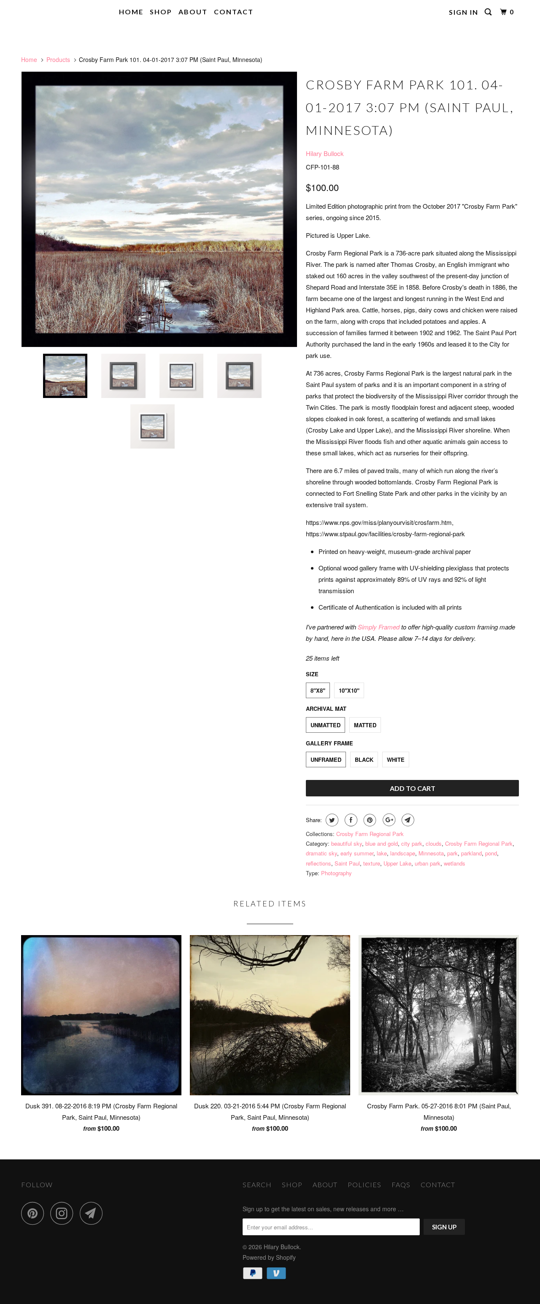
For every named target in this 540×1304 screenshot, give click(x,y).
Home (131, 12)
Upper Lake (397, 863)
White (396, 760)
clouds (434, 843)
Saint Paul (347, 863)
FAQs (401, 1184)
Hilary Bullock (52, 12)
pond (491, 853)
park (452, 853)
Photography (336, 873)
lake (382, 853)
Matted (365, 725)
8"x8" (317, 690)
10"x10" (349, 690)
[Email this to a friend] (407, 820)
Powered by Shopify (269, 1257)
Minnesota (431, 853)
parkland (471, 853)
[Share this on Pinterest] (369, 820)
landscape (402, 853)
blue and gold (381, 843)
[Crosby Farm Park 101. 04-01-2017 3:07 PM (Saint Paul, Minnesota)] (159, 209)
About (193, 12)
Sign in (463, 12)
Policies (364, 1184)
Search (257, 1184)
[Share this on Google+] (388, 820)
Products (58, 59)
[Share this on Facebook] (350, 820)
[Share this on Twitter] (331, 820)
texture (371, 863)
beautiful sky (346, 843)
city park (411, 843)
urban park (427, 863)
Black (364, 760)
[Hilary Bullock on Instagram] (64, 1213)
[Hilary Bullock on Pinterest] (35, 1213)
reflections (318, 863)
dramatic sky (321, 853)
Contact (234, 12)
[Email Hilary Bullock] (94, 1213)
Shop (161, 12)
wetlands (454, 863)
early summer (356, 853)
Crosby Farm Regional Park (370, 834)
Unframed (325, 760)
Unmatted (325, 725)
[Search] (489, 12)
